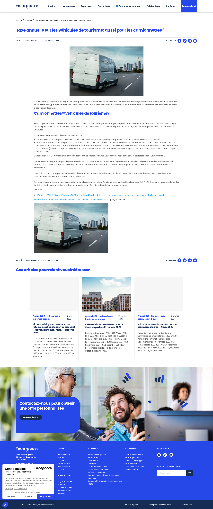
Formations (104, 6)
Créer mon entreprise (134, 454)
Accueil (19, 20)
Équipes (61, 457)
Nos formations (64, 466)
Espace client (189, 6)
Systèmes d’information (98, 469)
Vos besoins (69, 6)
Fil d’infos (61, 484)
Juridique (92, 463)
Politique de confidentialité (160, 504)
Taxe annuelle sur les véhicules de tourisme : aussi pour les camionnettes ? (63, 20)
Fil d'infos (28, 20)
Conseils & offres (65, 487)
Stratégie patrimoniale (97, 466)
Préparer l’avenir (131, 469)
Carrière (61, 460)
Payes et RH (93, 457)
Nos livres (61, 493)
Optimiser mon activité (134, 466)
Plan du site (187, 504)
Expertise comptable (97, 454)
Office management (97, 472)
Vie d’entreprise (64, 463)
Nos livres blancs (64, 490)
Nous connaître (64, 454)
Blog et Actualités (65, 481)
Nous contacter (31, 417)
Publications (153, 6)
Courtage (92, 478)
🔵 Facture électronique (128, 6)
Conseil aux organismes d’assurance (103, 475)
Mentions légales (131, 504)
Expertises (86, 6)
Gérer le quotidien (132, 457)
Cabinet (52, 6)
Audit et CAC (93, 460)
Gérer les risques (131, 463)
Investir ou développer (134, 460)
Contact (170, 6)
